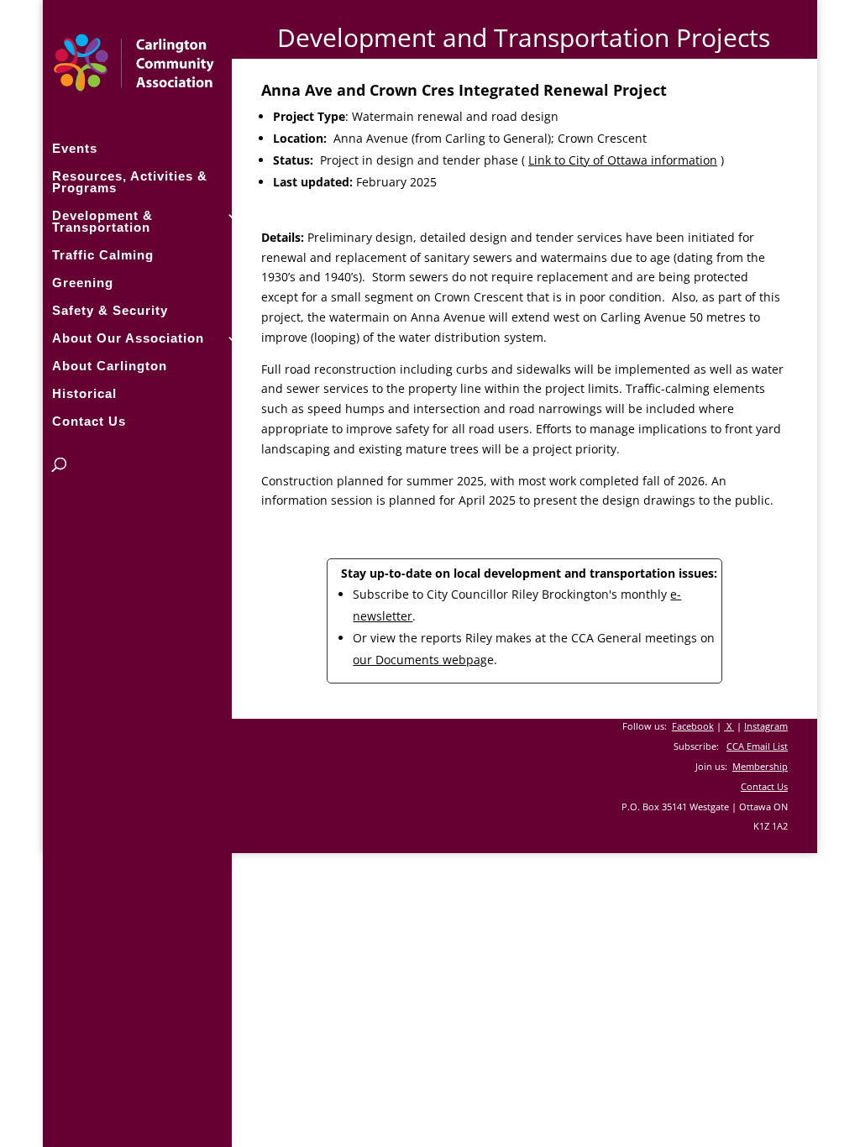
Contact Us (89, 422)
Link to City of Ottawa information (622, 160)
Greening (82, 283)
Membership (760, 766)
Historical (84, 394)
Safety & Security (110, 311)
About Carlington (109, 366)
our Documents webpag (420, 660)
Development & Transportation (102, 222)
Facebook (693, 726)
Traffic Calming (103, 255)
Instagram (766, 726)
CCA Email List (757, 746)
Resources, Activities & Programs (129, 182)
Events (74, 149)
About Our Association (128, 339)
